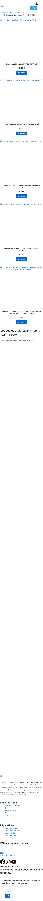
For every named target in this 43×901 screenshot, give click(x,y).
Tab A (27, 13)
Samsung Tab (19, 13)
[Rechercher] (7, 896)
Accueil (2, 13)
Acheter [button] (21, 73)
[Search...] (21, 892)
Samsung (9, 13)
